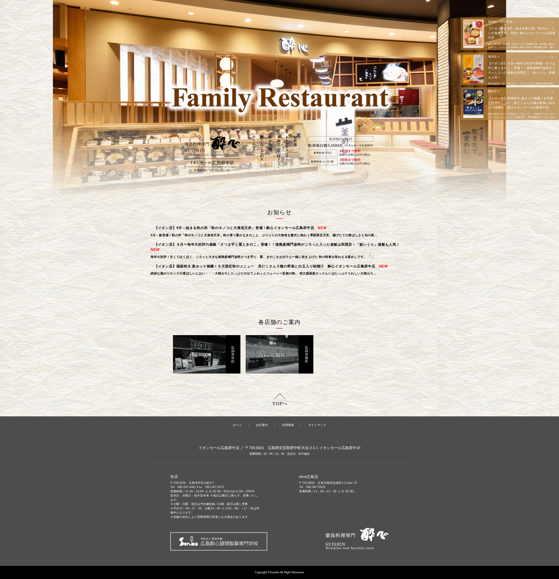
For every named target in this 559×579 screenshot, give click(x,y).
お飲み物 (270, 153)
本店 (174, 477)
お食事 (295, 153)
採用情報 (288, 425)
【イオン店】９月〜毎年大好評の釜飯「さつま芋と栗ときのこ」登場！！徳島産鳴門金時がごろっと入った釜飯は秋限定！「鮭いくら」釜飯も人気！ (277, 244)
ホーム (254, 153)
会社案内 (262, 425)
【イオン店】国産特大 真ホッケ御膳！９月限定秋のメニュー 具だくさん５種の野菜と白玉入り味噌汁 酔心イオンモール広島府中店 (264, 266)
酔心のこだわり (262, 153)
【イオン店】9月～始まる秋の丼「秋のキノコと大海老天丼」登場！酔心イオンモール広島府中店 (234, 228)
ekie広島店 (308, 477)
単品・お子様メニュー (278, 153)
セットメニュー (287, 153)
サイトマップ (317, 425)
